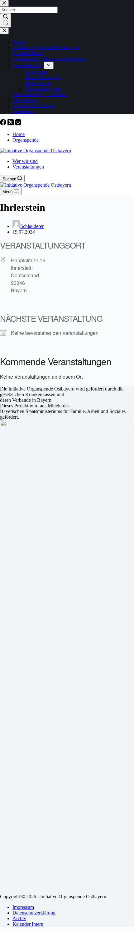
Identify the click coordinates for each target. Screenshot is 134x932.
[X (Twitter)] (11, 123)
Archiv (19, 918)
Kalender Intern (27, 924)
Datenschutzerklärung (33, 912)
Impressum (23, 907)
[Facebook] (3, 123)
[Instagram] (18, 123)
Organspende (25, 140)
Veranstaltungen (28, 166)
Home (18, 134)
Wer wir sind (25, 161)
